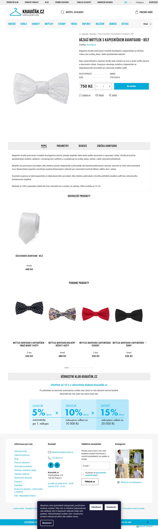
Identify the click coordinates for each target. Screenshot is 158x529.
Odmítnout (96, 507)
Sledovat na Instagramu (131, 482)
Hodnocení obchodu (105, 2)
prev (10, 313)
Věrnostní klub (12, 2)
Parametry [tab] (63, 146)
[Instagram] (57, 465)
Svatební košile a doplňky (36, 508)
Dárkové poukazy (32, 2)
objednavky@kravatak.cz (62, 452)
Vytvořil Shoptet (146, 526)
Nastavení (46, 523)
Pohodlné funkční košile (133, 508)
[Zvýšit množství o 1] (110, 86)
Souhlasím (111, 507)
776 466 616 (57, 458)
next (148, 313)
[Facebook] (51, 465)
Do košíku (131, 86)
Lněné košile (18, 508)
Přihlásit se (90, 481)
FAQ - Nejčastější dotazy (25, 496)
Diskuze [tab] (83, 146)
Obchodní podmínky (23, 466)
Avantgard (91, 45)
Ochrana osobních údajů (25, 470)
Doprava (18, 481)
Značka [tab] (107, 146)
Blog (47, 2)
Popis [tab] (44, 146)
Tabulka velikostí (84, 2)
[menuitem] (11, 24)
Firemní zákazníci (62, 2)
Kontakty (18, 485)
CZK (126, 2)
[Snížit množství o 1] (97, 86)
